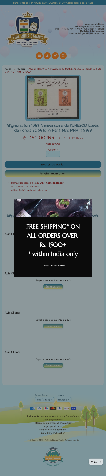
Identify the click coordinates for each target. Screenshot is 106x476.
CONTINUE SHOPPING (53, 265)
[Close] (88, 202)
